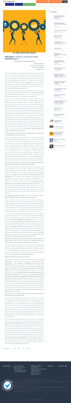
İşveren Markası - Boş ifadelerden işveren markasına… (59, 17)
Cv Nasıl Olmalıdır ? (59, 126)
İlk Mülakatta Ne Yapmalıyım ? (58, 121)
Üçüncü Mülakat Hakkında (58, 109)
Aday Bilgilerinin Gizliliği (19, 371)
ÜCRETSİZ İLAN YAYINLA (29, 4)
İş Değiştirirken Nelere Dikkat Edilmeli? (59, 68)
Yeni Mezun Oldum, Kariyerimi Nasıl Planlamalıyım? (59, 133)
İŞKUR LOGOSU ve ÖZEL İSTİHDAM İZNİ (20, 368)
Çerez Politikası (34, 367)
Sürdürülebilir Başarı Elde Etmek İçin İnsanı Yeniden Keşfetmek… (60, 102)
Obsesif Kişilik (57, 48)
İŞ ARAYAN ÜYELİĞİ (55, 1)
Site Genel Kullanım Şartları (20, 370)
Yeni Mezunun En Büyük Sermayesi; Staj (60, 89)
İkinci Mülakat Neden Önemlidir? (59, 115)
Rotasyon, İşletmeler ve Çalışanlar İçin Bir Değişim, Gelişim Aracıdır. (60, 75)
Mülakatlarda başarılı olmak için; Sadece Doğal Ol (60, 24)
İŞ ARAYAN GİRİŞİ (43, 1)
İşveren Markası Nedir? (60, 145)
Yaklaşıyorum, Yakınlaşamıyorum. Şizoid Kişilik (60, 54)
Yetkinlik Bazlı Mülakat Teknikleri (59, 95)
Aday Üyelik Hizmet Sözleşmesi (38, 369)
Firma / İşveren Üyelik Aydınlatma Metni (36, 373)
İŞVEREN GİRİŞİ (19, 4)
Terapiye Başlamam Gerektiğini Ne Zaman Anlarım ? (59, 62)
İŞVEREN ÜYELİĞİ (10, 4)
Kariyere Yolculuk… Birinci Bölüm (58, 36)
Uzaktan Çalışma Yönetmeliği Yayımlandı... (60, 42)
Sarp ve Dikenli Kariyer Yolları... (60, 140)
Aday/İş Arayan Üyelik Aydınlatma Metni (36, 371)
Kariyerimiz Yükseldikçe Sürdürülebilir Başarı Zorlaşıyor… (60, 82)
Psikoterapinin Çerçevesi (60, 30)
